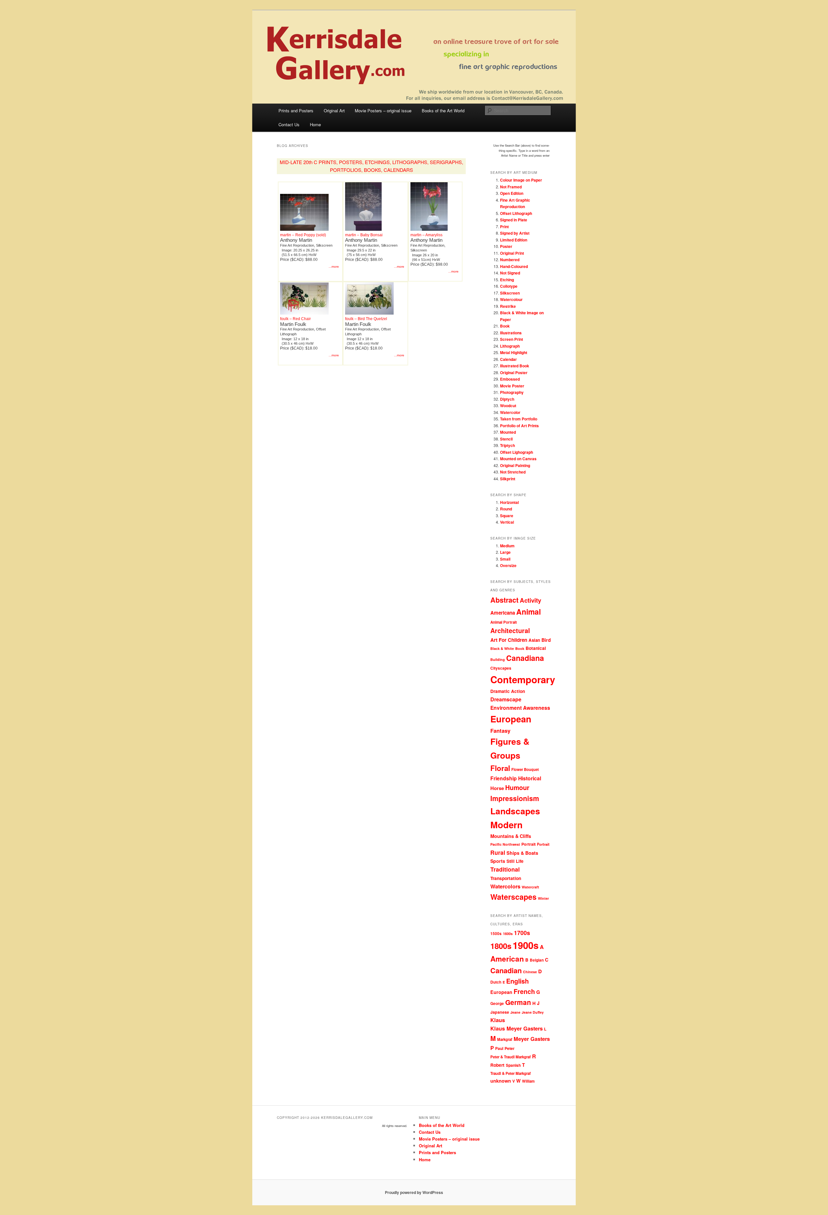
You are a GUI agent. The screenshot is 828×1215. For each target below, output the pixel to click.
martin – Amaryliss (426, 235)
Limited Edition (513, 240)
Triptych (507, 445)
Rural (497, 852)
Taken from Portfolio (518, 419)
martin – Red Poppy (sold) (303, 235)
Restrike (508, 306)
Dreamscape (505, 699)
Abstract (504, 600)
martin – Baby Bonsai (364, 235)
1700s (522, 933)
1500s (496, 933)
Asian (534, 640)
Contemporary (522, 679)
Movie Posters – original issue (383, 110)
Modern (506, 824)
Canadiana (525, 657)
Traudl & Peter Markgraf (510, 1073)
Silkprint (507, 479)
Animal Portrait (503, 622)
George (497, 1003)
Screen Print (511, 339)
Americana (502, 612)
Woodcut (508, 405)
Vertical (507, 522)
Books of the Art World (443, 110)
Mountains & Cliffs (510, 836)
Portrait (528, 844)
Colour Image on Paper (521, 180)
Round (506, 509)
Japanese (499, 1012)
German (518, 1002)
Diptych (507, 399)
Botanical (536, 648)
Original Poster (514, 372)
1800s (500, 945)
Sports (497, 861)
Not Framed (511, 187)
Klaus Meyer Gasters (516, 1028)
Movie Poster (512, 386)
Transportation (505, 878)
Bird (546, 640)
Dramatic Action (507, 691)
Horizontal (509, 502)
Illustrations (511, 333)
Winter (543, 898)
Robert (497, 1065)
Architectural (510, 630)
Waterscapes (513, 896)
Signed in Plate (513, 220)
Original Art (334, 110)
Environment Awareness (520, 707)
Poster (506, 246)
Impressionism (514, 798)
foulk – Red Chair (295, 319)
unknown (500, 1080)
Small (505, 559)
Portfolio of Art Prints (519, 426)
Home (315, 124)
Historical (529, 778)
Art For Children (508, 639)
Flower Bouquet (525, 769)
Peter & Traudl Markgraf (510, 1057)
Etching (507, 280)
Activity (530, 600)
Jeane (515, 1012)
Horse (497, 788)
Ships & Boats (522, 853)
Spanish (513, 1065)
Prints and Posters (295, 110)
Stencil (506, 439)
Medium (507, 546)
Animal (528, 611)
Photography (512, 392)
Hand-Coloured (514, 266)
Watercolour (511, 299)
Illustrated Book (514, 366)
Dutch (495, 982)
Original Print (512, 253)
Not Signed (510, 273)
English (517, 981)
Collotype (509, 286)
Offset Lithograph (516, 213)
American (507, 958)
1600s (508, 933)
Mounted (508, 432)
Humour (517, 787)
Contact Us (289, 124)
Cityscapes (500, 668)
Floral (500, 768)
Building (497, 659)
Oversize (508, 565)
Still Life (515, 861)
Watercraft (530, 887)
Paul (499, 1048)
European (510, 718)
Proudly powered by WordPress (414, 1192)
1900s (526, 945)
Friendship (503, 778)
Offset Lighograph (516, 452)
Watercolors (505, 886)
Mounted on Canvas (518, 459)
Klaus (497, 1020)
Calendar (508, 359)
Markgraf (504, 1039)
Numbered (509, 259)
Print (504, 226)
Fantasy (500, 730)
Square (506, 515)
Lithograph (510, 346)
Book (505, 326)
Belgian (537, 960)
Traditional (505, 869)
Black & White (502, 648)
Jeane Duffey (533, 1012)
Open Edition (511, 193)
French (524, 991)
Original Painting (515, 465)
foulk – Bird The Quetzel (366, 319)
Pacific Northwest (505, 844)
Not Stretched (513, 472)
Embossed (510, 379)
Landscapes (515, 811)
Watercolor (510, 412)
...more (334, 266)
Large (505, 552)
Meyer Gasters (532, 1038)
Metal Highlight (513, 352)
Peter (510, 1048)
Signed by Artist (514, 233)
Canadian (506, 970)
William (528, 1081)
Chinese (530, 971)
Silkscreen (510, 293)
